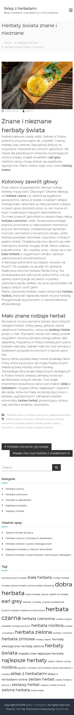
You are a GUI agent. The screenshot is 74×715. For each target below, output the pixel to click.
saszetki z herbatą (27, 668)
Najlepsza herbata (27, 42)
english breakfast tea (53, 602)
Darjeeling (48, 585)
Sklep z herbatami (20, 8)
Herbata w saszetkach (18, 499)
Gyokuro (6, 610)
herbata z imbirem (62, 633)
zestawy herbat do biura (53, 685)
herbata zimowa (18, 638)
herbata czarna (16, 196)
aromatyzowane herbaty (14, 578)
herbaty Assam (43, 639)
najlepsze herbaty (24, 660)
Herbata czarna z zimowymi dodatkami (29, 538)
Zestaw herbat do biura (19, 532)
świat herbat (37, 690)
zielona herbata (16, 690)
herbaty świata (43, 423)
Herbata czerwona (37, 414)
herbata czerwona (38, 618)
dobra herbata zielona (36, 594)
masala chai (27, 653)
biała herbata (10, 254)
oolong (67, 661)
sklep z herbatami (28, 673)
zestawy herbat (43, 427)
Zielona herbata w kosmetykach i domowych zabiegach (38, 554)
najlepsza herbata (50, 653)
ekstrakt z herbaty (32, 602)
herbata (15, 610)
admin (29, 110)
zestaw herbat (24, 427)
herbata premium (21, 626)
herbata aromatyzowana (32, 610)
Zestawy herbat (15, 510)
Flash (19, 708)
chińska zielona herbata (14, 585)
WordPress (62, 708)
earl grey (28, 419)
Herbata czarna (16, 414)
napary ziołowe (55, 661)
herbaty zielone (32, 646)
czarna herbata (35, 585)
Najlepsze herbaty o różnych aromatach (29, 549)
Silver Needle (44, 668)
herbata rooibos (24, 423)
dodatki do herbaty (58, 594)
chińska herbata (60, 578)
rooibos (9, 667)
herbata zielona (33, 632)
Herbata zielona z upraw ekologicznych (29, 543)
